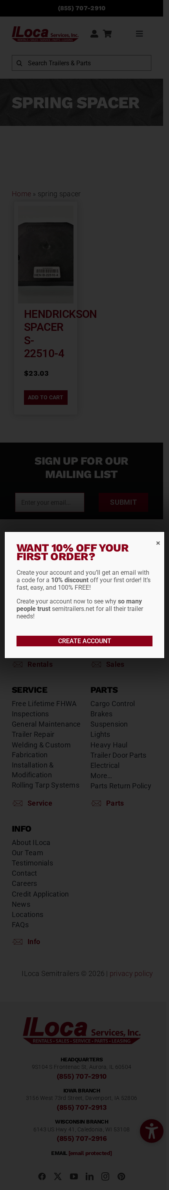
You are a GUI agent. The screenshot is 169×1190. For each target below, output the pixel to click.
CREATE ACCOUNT (84, 641)
